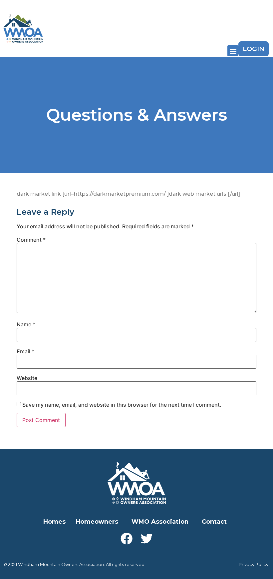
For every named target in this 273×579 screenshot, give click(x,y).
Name (26, 324)
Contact (214, 521)
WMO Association (160, 521)
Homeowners (97, 521)
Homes (54, 521)
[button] (232, 50)
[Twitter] (147, 539)
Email (25, 351)
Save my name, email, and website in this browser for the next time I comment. (121, 404)
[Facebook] (127, 539)
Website (27, 378)
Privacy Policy (253, 564)
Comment (31, 239)
